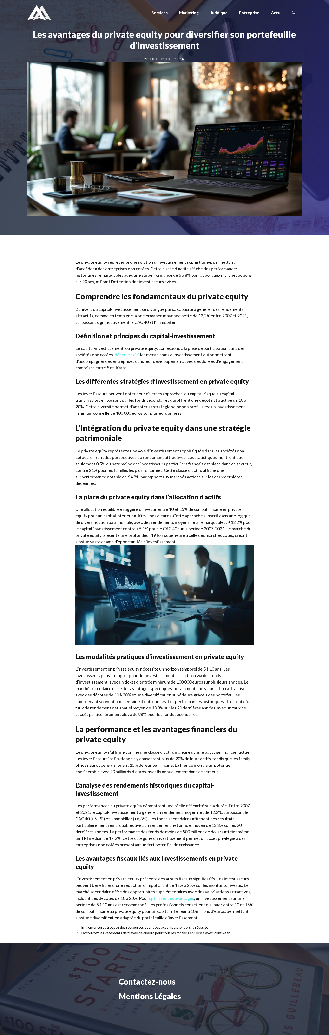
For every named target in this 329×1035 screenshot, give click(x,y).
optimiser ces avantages (171, 898)
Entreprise (249, 12)
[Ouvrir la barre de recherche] (294, 13)
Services (159, 12)
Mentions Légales (150, 996)
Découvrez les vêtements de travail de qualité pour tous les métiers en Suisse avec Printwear (155, 933)
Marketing (189, 12)
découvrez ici (127, 354)
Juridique (219, 12)
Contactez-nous (147, 981)
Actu (275, 12)
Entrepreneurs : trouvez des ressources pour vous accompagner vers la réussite (144, 927)
